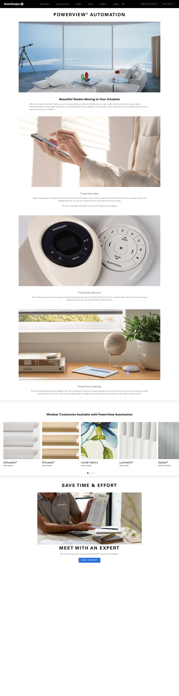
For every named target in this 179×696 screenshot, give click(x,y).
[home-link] (13, 4)
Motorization (44, 4)
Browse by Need (62, 4)
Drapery (116, 4)
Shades (78, 4)
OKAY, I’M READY (89, 560)
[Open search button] (123, 4)
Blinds (90, 4)
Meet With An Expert (149, 4)
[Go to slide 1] (87, 473)
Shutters (103, 4)
